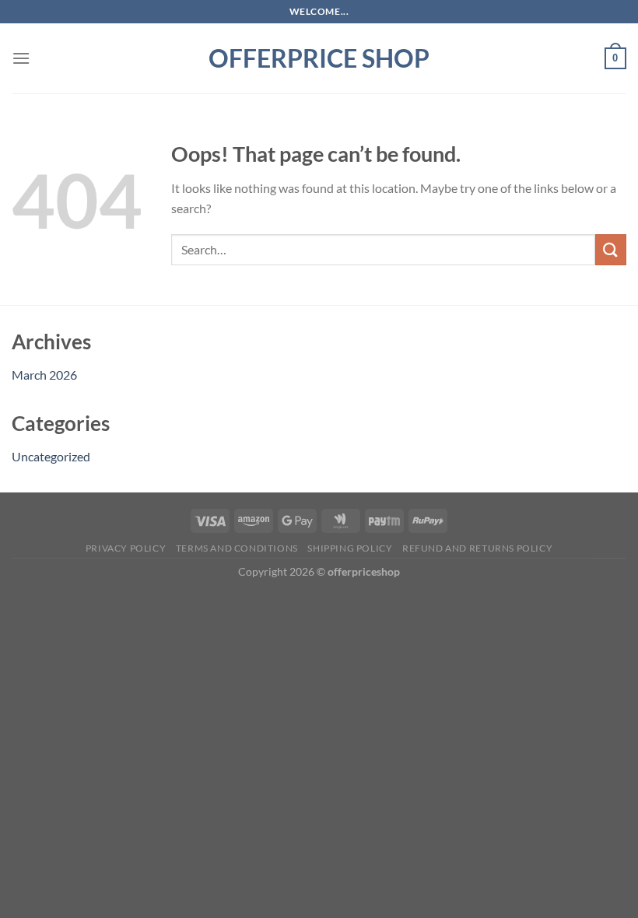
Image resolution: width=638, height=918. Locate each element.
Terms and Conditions (237, 548)
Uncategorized (51, 456)
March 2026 (44, 374)
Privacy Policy (126, 548)
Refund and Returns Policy (477, 548)
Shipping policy (349, 548)
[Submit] (610, 249)
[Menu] (21, 58)
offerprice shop (319, 58)
